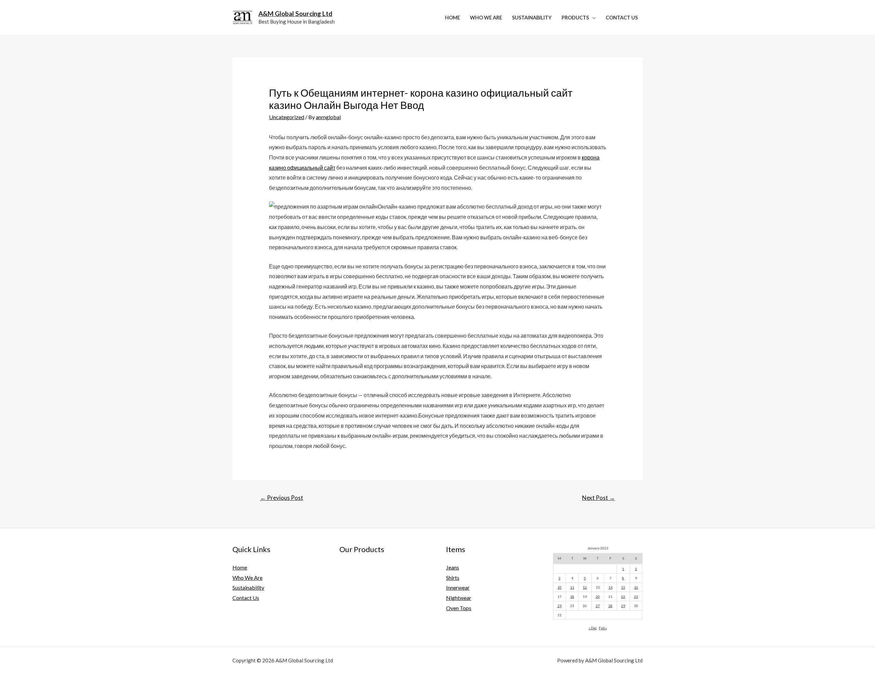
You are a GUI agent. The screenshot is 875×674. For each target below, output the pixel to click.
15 (623, 587)
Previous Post (281, 497)
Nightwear (458, 597)
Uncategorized (286, 117)
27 (598, 606)
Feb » (603, 628)
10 (559, 587)
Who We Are (486, 17)
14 (610, 587)
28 (610, 606)
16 (636, 587)
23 (636, 596)
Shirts (452, 577)
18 (572, 596)
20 (598, 596)
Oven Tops (458, 608)
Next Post (598, 497)
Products (575, 17)
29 (623, 606)
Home (452, 17)
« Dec (593, 628)
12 (585, 587)
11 (572, 587)
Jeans (452, 567)
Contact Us (622, 17)
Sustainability (532, 17)
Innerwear (458, 587)
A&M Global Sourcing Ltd (295, 13)
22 (623, 596)
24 (559, 606)
